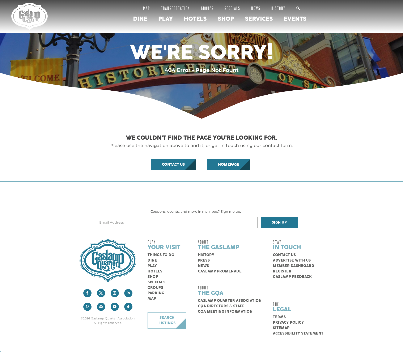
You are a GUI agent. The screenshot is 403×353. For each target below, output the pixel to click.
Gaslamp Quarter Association (230, 300)
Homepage (228, 164)
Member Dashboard (293, 266)
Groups (207, 8)
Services (259, 19)
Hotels (195, 19)
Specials (232, 8)
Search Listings (166, 320)
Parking (156, 293)
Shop (226, 19)
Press (204, 260)
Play (165, 19)
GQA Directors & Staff (221, 306)
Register (282, 271)
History (278, 8)
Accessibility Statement (298, 333)
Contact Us (173, 164)
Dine (140, 19)
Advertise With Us (292, 260)
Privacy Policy (288, 322)
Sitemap (281, 328)
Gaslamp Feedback (292, 277)
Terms (279, 317)
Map (146, 8)
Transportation (175, 8)
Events (295, 19)
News (255, 8)
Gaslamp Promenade (220, 271)
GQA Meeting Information (225, 311)
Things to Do (161, 255)
